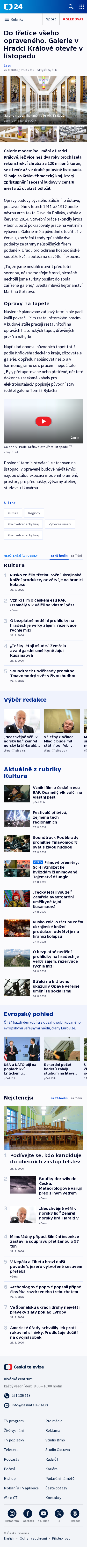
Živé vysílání (14, 1430)
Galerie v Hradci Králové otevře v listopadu (36, 447)
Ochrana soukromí (33, 1538)
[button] (43, 421)
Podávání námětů (59, 1478)
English (9, 1538)
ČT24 (7, 65)
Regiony (34, 513)
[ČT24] (13, 7)
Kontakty (53, 1497)
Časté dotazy (56, 1488)
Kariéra (51, 1468)
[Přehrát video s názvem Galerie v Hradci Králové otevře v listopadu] (43, 421)
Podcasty (11, 1459)
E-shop (10, 1478)
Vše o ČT (11, 1497)
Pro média (53, 1420)
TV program (14, 1420)
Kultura (13, 513)
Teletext (11, 1449)
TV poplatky (14, 1440)
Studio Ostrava (57, 1449)
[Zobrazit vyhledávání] (71, 6)
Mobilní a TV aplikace (21, 1488)
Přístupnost (61, 1538)
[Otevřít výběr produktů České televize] (81, 6)
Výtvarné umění (60, 524)
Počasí (9, 1468)
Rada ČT (52, 1459)
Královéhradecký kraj (23, 524)
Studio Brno (55, 1440)
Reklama (52, 1430)
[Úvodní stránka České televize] (24, 1366)
